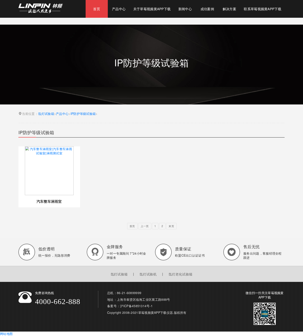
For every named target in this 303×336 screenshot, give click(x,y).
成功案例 (207, 8)
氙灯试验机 (148, 274)
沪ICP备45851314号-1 (136, 306)
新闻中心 (185, 8)
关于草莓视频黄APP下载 (152, 8)
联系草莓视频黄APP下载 (262, 8)
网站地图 (6, 333)
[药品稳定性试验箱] (40, 8)
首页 (96, 8)
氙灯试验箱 (46, 114)
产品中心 (119, 8)
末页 (171, 226)
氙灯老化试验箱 (180, 274)
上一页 (145, 226)
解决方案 (229, 8)
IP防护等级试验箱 (83, 114)
